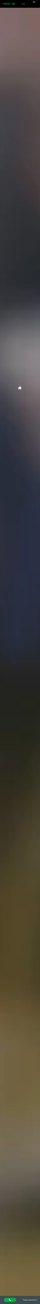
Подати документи (30, 1300)
